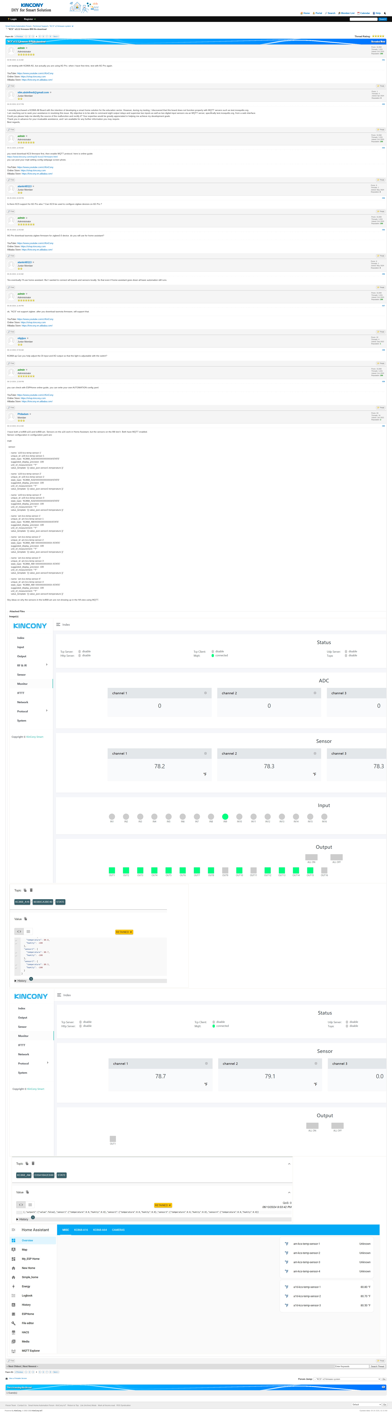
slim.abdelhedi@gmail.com (33, 92)
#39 (383, 381)
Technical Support (40, 26)
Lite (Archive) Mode (88, 1405)
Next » (55, 36)
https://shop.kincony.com (33, 76)
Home (306, 13)
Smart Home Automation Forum (18, 26)
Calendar (365, 13)
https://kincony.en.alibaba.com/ (37, 79)
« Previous (19, 36)
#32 (383, 104)
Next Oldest (14, 1366)
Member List (347, 13)
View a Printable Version (18, 1378)
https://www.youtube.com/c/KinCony (35, 73)
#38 (383, 350)
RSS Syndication (124, 1405)
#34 (383, 198)
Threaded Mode (378, 41)
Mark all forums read (106, 1405)
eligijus (22, 338)
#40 (383, 426)
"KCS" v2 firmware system (60, 26)
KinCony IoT (37, 1411)
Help (378, 13)
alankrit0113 (25, 186)
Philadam (23, 414)
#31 (383, 60)
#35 (383, 230)
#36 (383, 274)
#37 (383, 306)
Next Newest (29, 1366)
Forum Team (11, 1405)
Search (331, 13)
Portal (319, 13)
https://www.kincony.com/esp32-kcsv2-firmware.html (32, 156)
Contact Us (22, 1405)
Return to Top (73, 1405)
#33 (383, 148)
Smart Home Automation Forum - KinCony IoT (47, 1405)
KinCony (17, 1411)
